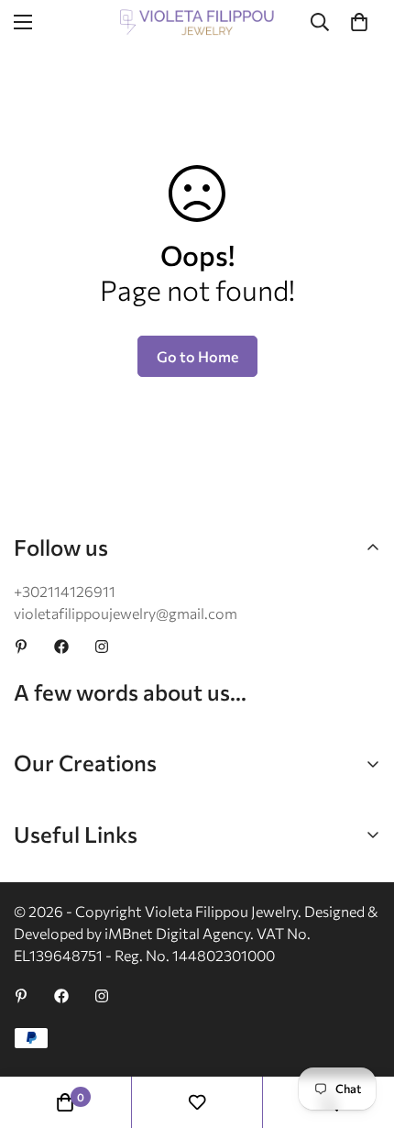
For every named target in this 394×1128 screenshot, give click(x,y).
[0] (359, 22)
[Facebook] (61, 646)
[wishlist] (197, 1102)
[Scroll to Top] (361, 1030)
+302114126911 (64, 591)
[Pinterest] (21, 646)
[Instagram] (101, 646)
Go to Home (197, 356)
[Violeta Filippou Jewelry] (197, 22)
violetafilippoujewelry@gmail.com (125, 613)
